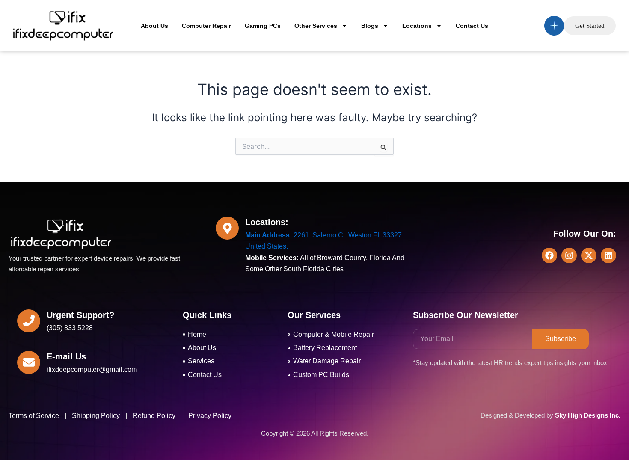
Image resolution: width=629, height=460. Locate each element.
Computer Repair (206, 25)
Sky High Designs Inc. (587, 415)
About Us (154, 25)
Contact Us (472, 25)
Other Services (315, 25)
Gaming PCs (263, 25)
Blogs (369, 25)
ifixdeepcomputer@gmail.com (92, 369)
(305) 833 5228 (70, 328)
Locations (417, 25)
